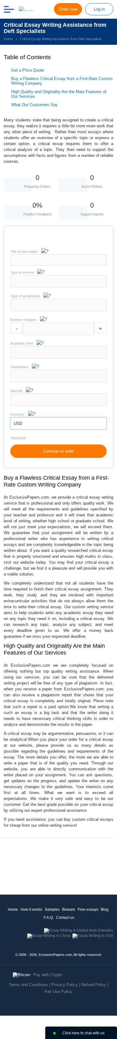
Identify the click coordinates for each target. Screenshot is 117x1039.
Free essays (88, 909)
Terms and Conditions (28, 984)
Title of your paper (24, 251)
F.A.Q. (49, 917)
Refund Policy (93, 984)
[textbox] (58, 281)
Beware (68, 909)
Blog (105, 909)
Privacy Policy (64, 984)
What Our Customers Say (34, 104)
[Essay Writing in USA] (92, 935)
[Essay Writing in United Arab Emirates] (78, 930)
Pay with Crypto (47, 974)
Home (13, 909)
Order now (68, 9)
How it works (31, 909)
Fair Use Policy (58, 991)
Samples (52, 909)
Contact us (65, 917)
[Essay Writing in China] (49, 935)
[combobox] (58, 286)
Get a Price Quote (27, 70)
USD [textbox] (18, 423)
